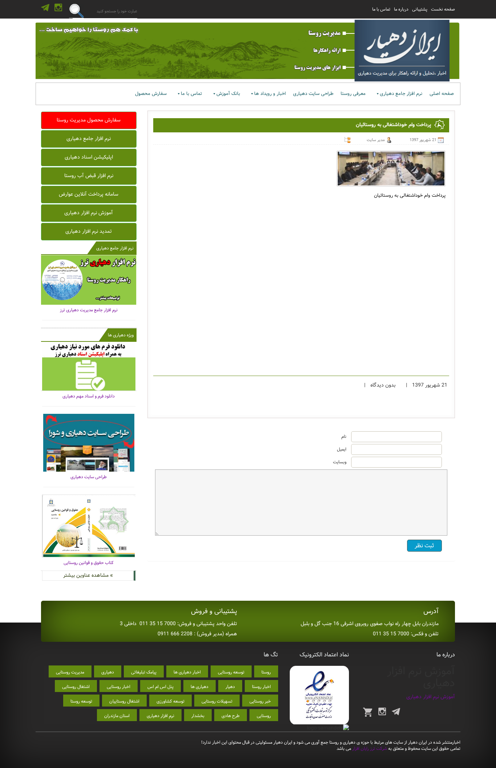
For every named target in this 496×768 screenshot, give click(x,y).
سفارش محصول (151, 93)
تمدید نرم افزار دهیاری (88, 231)
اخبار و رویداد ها (270, 93)
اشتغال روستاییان (124, 701)
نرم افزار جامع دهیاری (401, 93)
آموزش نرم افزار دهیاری (88, 213)
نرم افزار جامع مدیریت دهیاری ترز (89, 310)
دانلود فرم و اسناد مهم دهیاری (88, 396)
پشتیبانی (419, 9)
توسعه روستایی (231, 672)
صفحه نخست (443, 9)
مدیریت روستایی (70, 672)
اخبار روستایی (118, 686)
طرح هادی (230, 715)
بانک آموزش (228, 93)
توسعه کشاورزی (170, 701)
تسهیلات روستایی (217, 701)
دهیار (230, 686)
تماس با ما (381, 9)
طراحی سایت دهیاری (313, 93)
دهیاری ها (199, 686)
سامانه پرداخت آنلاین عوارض (88, 194)
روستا (266, 672)
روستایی (264, 715)
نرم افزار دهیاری (160, 715)
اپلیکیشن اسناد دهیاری (89, 157)
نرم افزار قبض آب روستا (88, 176)
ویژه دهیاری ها (121, 335)
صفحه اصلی (442, 93)
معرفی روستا (353, 93)
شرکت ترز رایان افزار (369, 748)
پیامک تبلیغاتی (143, 672)
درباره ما (401, 9)
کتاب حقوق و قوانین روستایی (89, 562)
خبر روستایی (260, 701)
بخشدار (197, 715)
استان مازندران (117, 715)
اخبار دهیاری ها (187, 672)
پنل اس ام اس (160, 686)
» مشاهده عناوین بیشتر (88, 575)
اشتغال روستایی (76, 686)
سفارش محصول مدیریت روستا (89, 120)
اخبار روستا (261, 686)
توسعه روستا (81, 701)
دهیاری (107, 672)
